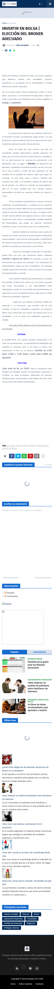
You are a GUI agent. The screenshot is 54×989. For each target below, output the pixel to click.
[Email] (36, 456)
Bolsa (32, 446)
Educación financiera (13, 919)
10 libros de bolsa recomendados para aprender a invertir (38, 707)
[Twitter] (10, 50)
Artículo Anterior (10, 578)
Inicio (4, 23)
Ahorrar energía (11, 914)
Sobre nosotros (25, 984)
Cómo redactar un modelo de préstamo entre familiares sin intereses (38, 687)
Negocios (31, 923)
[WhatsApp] (14, 50)
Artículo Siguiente (43, 578)
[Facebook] (6, 50)
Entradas (10, 593)
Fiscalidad (31, 919)
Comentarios (12, 596)
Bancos (26, 914)
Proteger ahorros (11, 928)
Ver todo (48, 465)
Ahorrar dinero (22, 446)
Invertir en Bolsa (9, 448)
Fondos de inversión (13, 923)
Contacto (39, 984)
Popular (15, 652)
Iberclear (31, 164)
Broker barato (42, 446)
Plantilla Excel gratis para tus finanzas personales (38, 665)
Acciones (12, 23)
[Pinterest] (30, 456)
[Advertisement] (27, 414)
